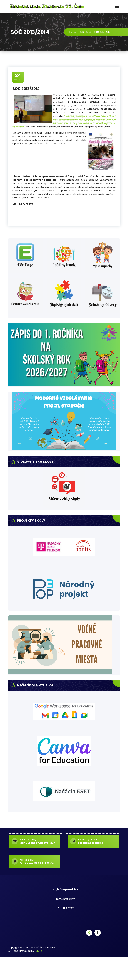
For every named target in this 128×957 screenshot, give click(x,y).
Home (72, 32)
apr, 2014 (18, 77)
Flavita (38, 950)
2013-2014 (85, 32)
